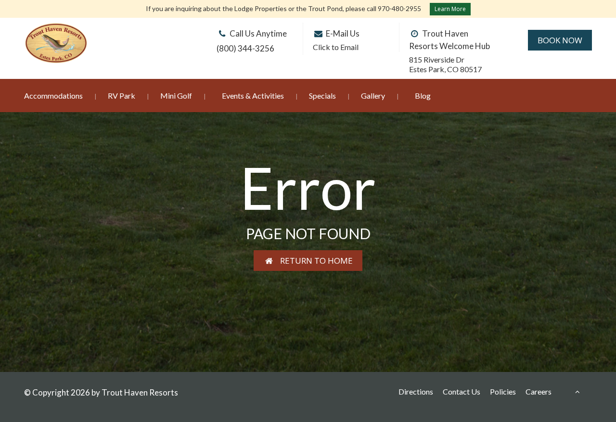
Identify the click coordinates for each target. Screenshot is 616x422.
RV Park (121, 95)
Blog (423, 95)
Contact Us (461, 391)
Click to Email (336, 46)
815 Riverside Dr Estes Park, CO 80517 (445, 64)
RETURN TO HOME (313, 260)
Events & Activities (253, 95)
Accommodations (53, 95)
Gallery (373, 95)
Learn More (450, 9)
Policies (503, 391)
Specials (322, 95)
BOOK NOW (560, 40)
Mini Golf (176, 95)
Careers (539, 391)
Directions (415, 391)
